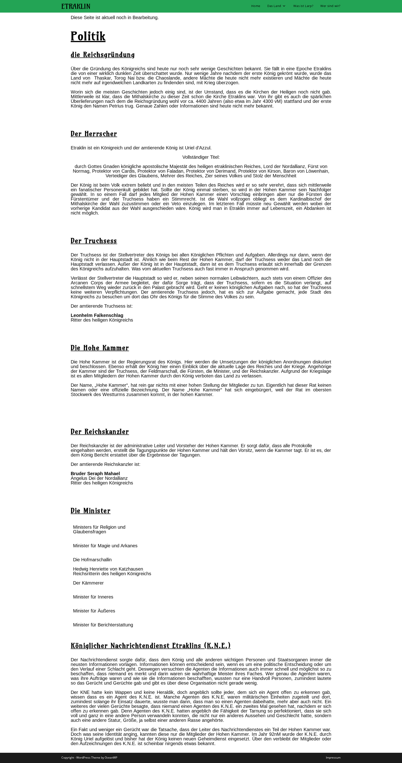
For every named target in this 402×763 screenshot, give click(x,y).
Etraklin (75, 6)
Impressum (333, 758)
